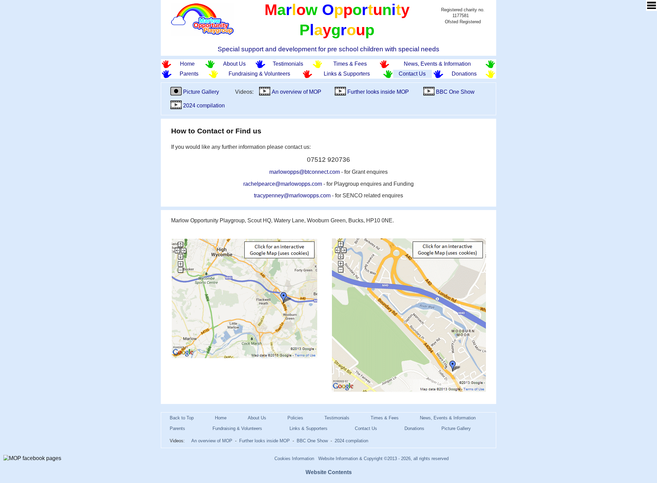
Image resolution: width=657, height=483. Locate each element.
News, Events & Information (437, 64)
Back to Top (182, 417)
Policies (295, 417)
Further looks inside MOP (377, 92)
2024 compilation (203, 105)
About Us (234, 64)
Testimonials (288, 64)
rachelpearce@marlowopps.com (282, 184)
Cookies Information (294, 458)
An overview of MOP (295, 92)
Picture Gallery (201, 92)
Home (187, 64)
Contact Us (412, 74)
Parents (189, 74)
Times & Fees (350, 64)
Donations (464, 74)
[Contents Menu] (651, 5)
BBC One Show (455, 92)
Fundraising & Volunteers (259, 74)
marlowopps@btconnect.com (304, 172)
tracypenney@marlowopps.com (292, 195)
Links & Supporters (347, 74)
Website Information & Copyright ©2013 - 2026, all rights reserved (383, 458)
